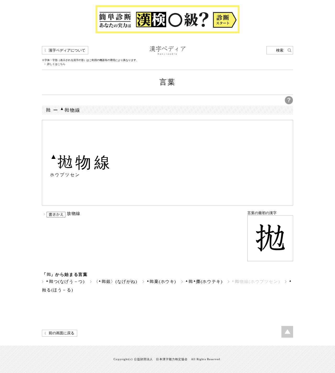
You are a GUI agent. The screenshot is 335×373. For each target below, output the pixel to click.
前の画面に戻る (61, 333)
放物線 (74, 213)
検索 (279, 50)
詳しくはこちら (56, 64)
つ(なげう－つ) (65, 281)
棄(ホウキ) (161, 281)
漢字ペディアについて (67, 50)
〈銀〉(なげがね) (115, 281)
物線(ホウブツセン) (256, 281)
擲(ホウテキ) (204, 281)
